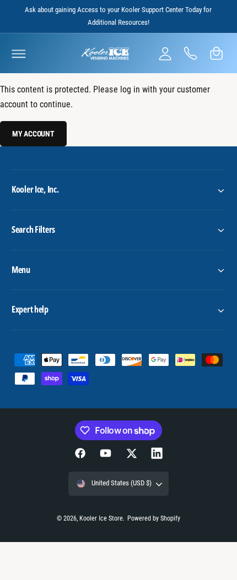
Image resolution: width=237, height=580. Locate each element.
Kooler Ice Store (101, 518)
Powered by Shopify (153, 518)
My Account (33, 133)
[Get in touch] (190, 53)
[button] (18, 53)
